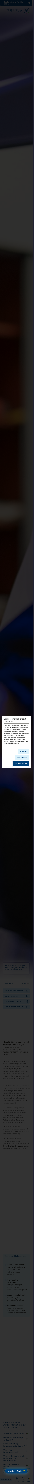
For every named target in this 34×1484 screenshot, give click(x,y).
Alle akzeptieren (21, 764)
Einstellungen (22, 758)
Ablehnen (23, 751)
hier (12, 742)
